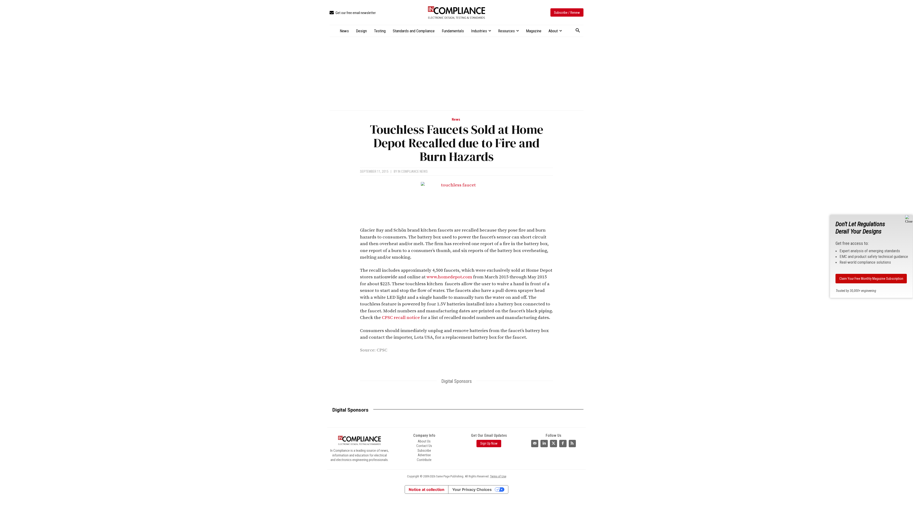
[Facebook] (465, 364)
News (456, 119)
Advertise (424, 455)
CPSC (382, 350)
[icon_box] (353, 12)
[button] (577, 30)
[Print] (487, 364)
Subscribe (424, 450)
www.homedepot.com (449, 277)
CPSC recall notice (401, 317)
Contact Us (424, 446)
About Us (424, 441)
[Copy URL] (498, 364)
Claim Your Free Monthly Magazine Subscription (871, 278)
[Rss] (572, 443)
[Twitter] (553, 443)
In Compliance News (413, 171)
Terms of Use (498, 476)
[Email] (476, 364)
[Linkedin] (443, 364)
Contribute (424, 460)
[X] (454, 364)
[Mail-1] (534, 443)
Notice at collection (426, 489)
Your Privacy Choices (472, 489)
